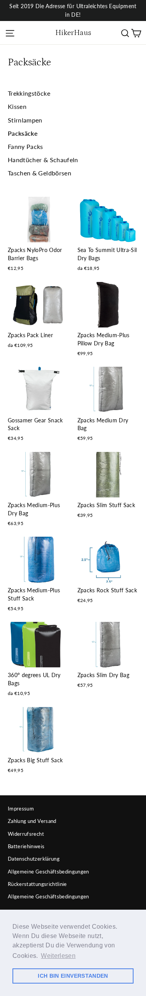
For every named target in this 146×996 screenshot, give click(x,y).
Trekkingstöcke (29, 93)
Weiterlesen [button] (58, 955)
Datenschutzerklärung (34, 859)
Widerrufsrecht (26, 834)
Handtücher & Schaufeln (43, 159)
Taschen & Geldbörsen (39, 173)
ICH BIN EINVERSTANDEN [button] (73, 976)
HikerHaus (73, 32)
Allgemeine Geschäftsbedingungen (48, 871)
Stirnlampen (25, 120)
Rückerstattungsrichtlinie (37, 884)
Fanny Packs (25, 146)
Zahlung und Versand (32, 821)
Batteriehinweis (26, 846)
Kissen (17, 106)
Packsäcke (23, 133)
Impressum (21, 808)
